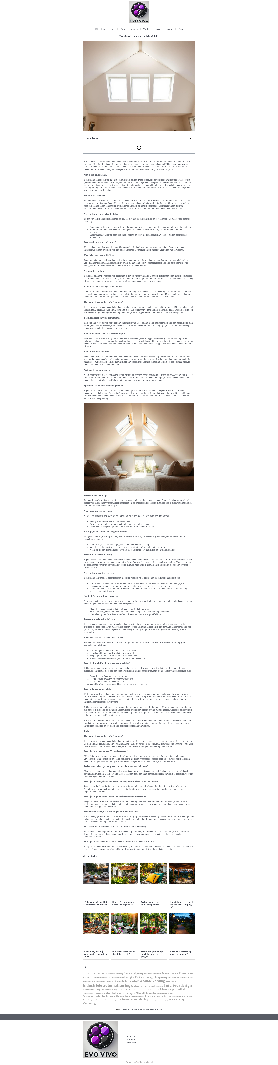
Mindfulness (100, 993)
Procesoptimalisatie (155, 996)
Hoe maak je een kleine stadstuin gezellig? (123, 952)
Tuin (122, 29)
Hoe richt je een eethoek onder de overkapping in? (181, 905)
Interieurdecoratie (153, 986)
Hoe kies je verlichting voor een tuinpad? (180, 952)
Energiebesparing (156, 977)
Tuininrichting (176, 999)
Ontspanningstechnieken (94, 996)
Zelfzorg (89, 1003)
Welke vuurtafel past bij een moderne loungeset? (95, 903)
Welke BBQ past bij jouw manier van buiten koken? (95, 954)
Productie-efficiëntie (174, 996)
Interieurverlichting (124, 990)
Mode (146, 29)
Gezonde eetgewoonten (91, 981)
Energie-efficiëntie (134, 977)
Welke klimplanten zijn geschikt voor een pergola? (152, 954)
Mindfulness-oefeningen (120, 993)
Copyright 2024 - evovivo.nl (139, 1062)
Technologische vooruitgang (158, 1000)
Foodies (169, 29)
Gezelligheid (188, 977)
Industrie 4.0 (170, 981)
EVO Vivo (100, 29)
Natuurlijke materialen (165, 993)
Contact (131, 1039)
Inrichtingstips (137, 986)
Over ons (131, 1042)
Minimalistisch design (146, 993)
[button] (191, 138)
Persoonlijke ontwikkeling (135, 996)
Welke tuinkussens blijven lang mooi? (150, 903)
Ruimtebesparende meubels (94, 1000)
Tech (180, 29)
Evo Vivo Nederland (173, 1042)
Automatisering (88, 974)
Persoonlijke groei (116, 996)
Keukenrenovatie (154, 990)
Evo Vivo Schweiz (171, 1049)
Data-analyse (131, 973)
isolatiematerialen (139, 990)
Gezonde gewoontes (106, 981)
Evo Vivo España (171, 1036)
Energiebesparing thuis (176, 977)
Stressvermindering (134, 999)
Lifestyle (134, 29)
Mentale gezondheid (173, 989)
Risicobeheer (187, 996)
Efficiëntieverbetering (116, 977)
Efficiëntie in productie (100, 977)
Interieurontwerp (109, 990)
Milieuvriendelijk (88, 993)
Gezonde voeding (151, 981)
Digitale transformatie (150, 973)
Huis (112, 29)
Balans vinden (100, 973)
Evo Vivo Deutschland (173, 1030)
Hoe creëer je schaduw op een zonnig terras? (123, 903)
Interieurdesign (178, 985)
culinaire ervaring (115, 973)
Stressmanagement (113, 1000)
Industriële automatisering (106, 985)
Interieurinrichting (91, 990)
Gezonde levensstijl (126, 981)
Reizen (157, 29)
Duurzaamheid (170, 973)
